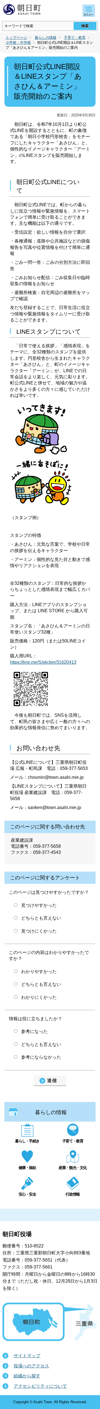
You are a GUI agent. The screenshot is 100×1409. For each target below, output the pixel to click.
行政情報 (72, 1194)
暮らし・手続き (27, 1141)
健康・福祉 (27, 1167)
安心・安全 (27, 1194)
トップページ (16, 38)
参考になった (34, 1031)
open (88, 10)
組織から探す (27, 1376)
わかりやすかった (39, 971)
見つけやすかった (39, 905)
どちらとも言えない (41, 918)
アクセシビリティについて (40, 1386)
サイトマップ (27, 1355)
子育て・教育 (75, 38)
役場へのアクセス (31, 1366)
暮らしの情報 (45, 38)
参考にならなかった (41, 1057)
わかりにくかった (39, 997)
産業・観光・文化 (72, 1167)
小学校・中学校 (18, 43)
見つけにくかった (39, 931)
